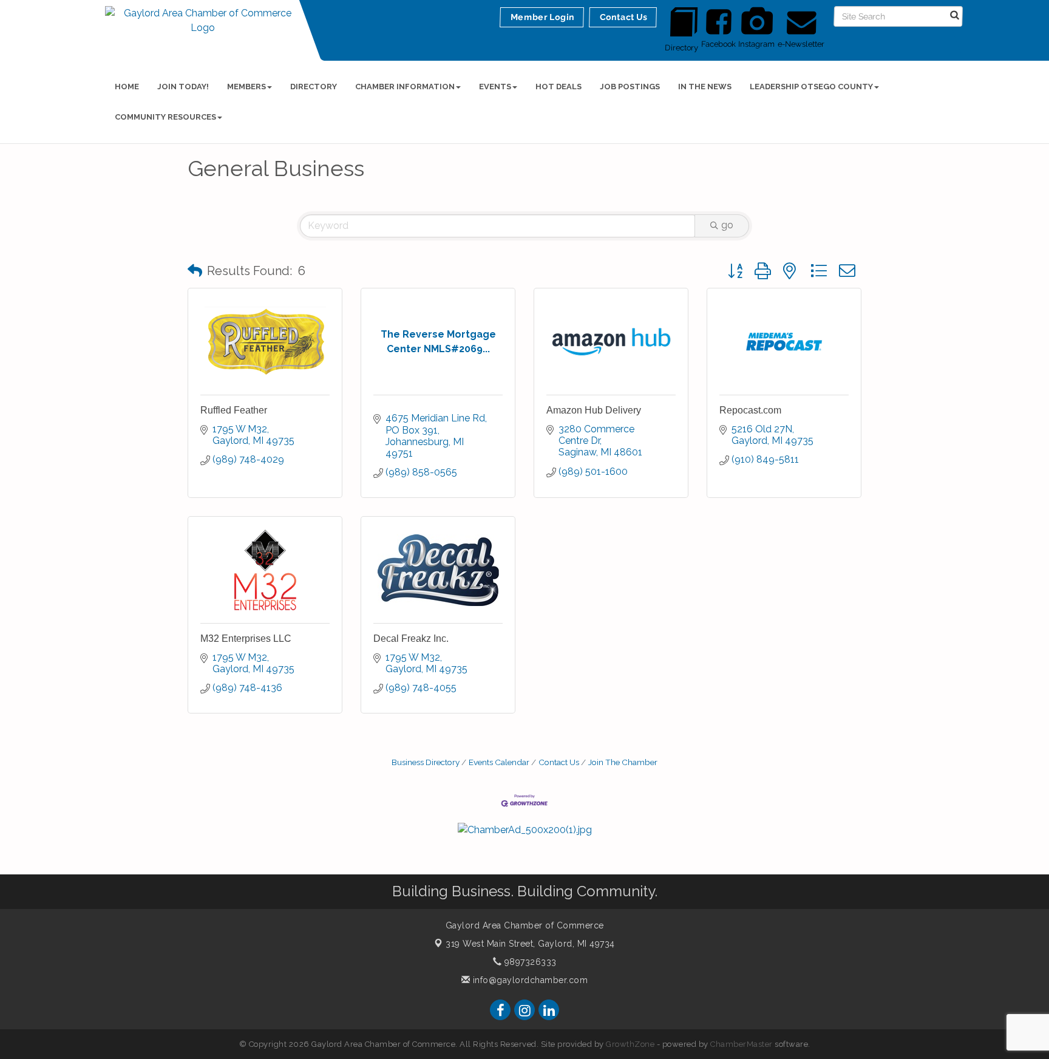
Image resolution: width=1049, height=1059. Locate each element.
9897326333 (529, 962)
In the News (705, 86)
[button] (195, 271)
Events (495, 86)
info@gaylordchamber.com (529, 980)
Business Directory (426, 762)
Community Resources (165, 116)
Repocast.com (750, 410)
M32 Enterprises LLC (245, 638)
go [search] (727, 225)
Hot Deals (558, 86)
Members (246, 86)
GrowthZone (630, 1044)
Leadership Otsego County (811, 86)
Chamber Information (405, 86)
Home (127, 86)
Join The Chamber (622, 762)
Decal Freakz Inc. (411, 638)
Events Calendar (499, 762)
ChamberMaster (741, 1044)
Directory (313, 86)
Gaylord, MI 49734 (530, 943)
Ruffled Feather (233, 410)
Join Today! (183, 86)
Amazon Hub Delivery (593, 410)
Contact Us (558, 762)
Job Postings (630, 86)
